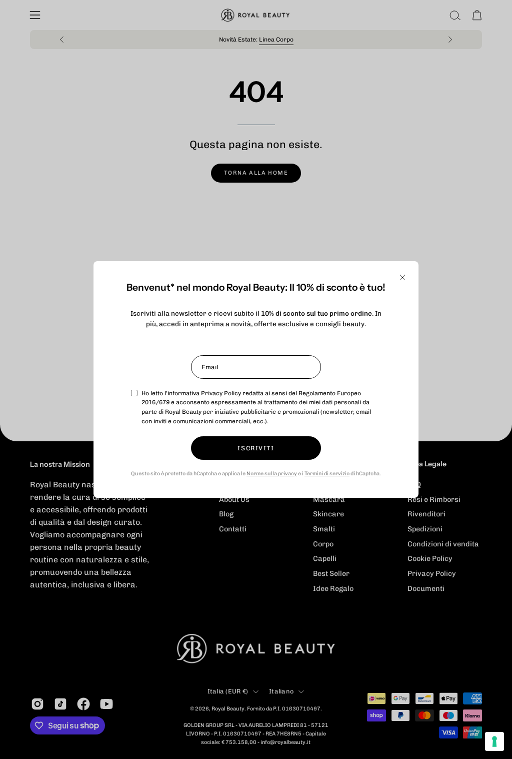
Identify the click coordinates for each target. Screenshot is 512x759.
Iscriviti (256, 448)
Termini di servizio (327, 473)
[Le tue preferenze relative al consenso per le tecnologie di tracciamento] (494, 741)
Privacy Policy (221, 393)
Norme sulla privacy (271, 473)
